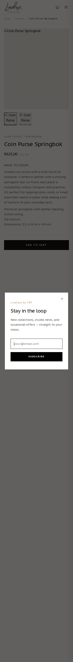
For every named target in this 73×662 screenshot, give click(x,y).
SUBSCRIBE (36, 356)
